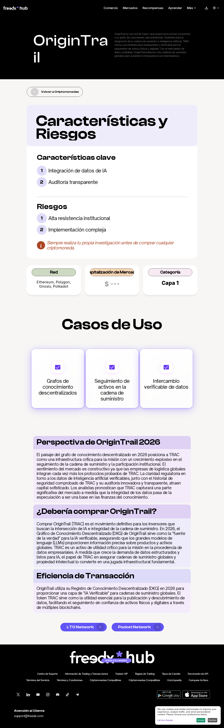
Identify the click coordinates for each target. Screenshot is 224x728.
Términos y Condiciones (70, 680)
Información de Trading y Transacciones (86, 673)
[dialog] (188, 715)
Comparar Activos (198, 680)
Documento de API (198, 673)
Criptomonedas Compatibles (105, 680)
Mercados (130, 8)
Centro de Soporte (47, 673)
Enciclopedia (174, 680)
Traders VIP (121, 673)
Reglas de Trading (144, 673)
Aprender (175, 8)
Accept (200, 720)
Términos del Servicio (37, 680)
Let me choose (165, 720)
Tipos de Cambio (171, 673)
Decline (212, 720)
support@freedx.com (28, 716)
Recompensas (153, 8)
